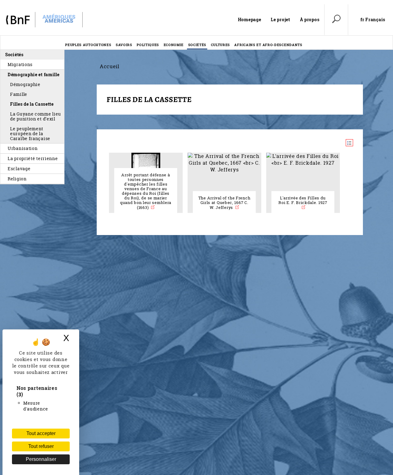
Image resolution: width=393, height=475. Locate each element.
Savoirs (124, 44)
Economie (174, 44)
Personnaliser (41, 459)
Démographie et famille (34, 74)
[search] (336, 19)
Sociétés (197, 44)
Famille (18, 94)
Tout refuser (41, 446)
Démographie (25, 84)
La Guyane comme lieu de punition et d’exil (35, 116)
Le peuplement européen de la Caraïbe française (30, 133)
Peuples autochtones (88, 44)
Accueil (109, 66)
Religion (17, 179)
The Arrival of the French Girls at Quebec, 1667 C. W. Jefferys (224, 202)
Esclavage (19, 168)
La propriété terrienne (33, 158)
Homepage (249, 19)
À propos (310, 19)
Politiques (148, 44)
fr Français (372, 20)
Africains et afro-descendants (268, 44)
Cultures (220, 44)
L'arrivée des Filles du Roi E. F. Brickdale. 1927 (302, 200)
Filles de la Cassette (32, 104)
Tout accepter (41, 433)
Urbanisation (22, 148)
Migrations (20, 64)
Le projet (280, 19)
